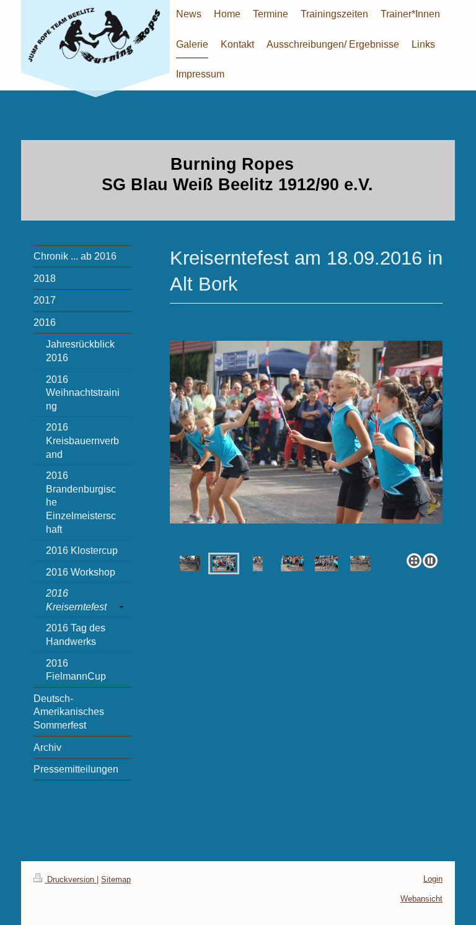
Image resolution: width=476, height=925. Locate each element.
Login (433, 878)
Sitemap (116, 879)
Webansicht (421, 898)
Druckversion (71, 879)
